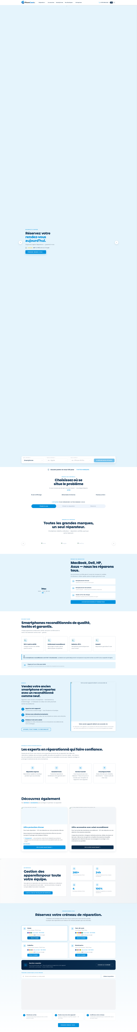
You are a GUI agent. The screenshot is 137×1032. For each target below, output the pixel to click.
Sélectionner (81, 938)
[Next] (116, 242)
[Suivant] (113, 543)
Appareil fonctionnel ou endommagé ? (36, 729)
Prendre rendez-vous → (68, 1025)
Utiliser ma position (108, 976)
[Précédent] (23, 543)
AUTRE (68, 490)
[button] (44, 933)
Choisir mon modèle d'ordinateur (93, 602)
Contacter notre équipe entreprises (38, 892)
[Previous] (20, 242)
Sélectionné (35, 938)
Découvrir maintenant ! (44, 847)
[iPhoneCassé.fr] (28, 2)
